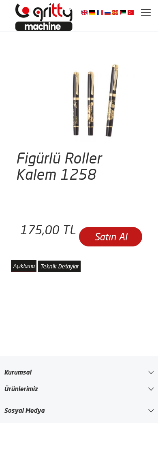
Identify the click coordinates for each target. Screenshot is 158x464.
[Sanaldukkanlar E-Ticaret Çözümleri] (44, 15)
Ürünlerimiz (21, 389)
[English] (84, 12)
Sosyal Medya (24, 410)
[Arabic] (123, 12)
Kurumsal (17, 372)
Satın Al (110, 237)
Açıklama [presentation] (23, 266)
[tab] (23, 266)
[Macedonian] (115, 12)
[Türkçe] (131, 12)
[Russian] (108, 12)
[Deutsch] (92, 12)
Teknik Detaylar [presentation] (59, 266)
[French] (100, 12)
